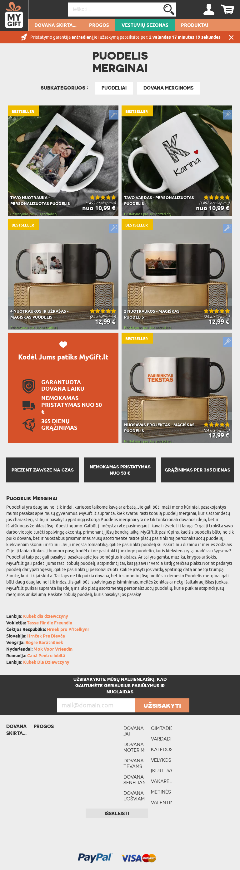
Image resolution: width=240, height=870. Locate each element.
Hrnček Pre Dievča (46, 636)
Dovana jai (133, 731)
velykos (161, 760)
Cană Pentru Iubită (46, 656)
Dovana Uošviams (134, 795)
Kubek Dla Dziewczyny (46, 663)
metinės (161, 791)
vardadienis (161, 738)
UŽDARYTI (231, 37)
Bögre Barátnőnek (44, 643)
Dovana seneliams (134, 779)
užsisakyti (162, 705)
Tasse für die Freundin (49, 623)
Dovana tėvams (133, 763)
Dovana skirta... (55, 25)
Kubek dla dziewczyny (45, 617)
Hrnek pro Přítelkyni (68, 630)
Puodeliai (114, 88)
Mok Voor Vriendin (52, 649)
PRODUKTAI (194, 25)
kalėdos (161, 749)
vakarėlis (161, 781)
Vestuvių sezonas (145, 25)
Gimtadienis (161, 728)
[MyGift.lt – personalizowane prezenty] (14, 15)
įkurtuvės (161, 770)
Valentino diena (161, 805)
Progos (99, 25)
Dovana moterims (134, 747)
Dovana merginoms (168, 88)
